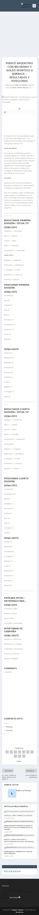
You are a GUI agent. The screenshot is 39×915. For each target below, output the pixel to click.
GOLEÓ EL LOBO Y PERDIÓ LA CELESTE (18, 816)
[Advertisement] (19, 32)
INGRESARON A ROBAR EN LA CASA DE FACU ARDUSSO (18, 852)
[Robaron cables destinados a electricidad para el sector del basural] (19, 835)
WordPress (19, 912)
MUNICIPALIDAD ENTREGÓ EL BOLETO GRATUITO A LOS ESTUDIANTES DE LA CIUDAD (18, 827)
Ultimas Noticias (22, 88)
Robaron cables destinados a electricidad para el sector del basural (19, 840)
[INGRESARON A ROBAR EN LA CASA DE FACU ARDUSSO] (19, 848)
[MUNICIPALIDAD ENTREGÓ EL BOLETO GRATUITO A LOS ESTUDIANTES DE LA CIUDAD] (19, 822)
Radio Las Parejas (21, 85)
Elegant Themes (17, 910)
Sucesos (13, 88)
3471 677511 (13, 898)
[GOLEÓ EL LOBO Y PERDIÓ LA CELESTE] (19, 812)
